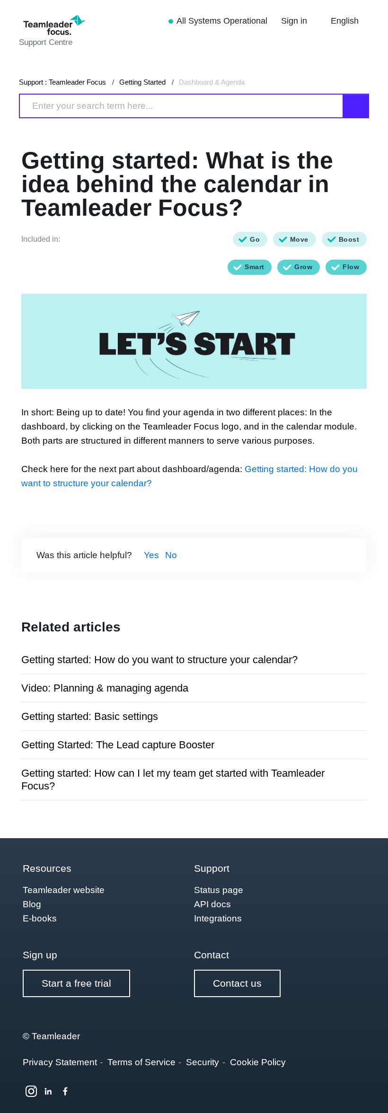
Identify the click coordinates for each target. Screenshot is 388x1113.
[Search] (356, 106)
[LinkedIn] (48, 1091)
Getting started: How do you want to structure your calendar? (159, 660)
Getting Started (142, 82)
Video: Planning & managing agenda (104, 688)
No (171, 555)
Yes (151, 555)
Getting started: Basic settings (89, 716)
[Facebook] (65, 1091)
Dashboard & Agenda (212, 82)
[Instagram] (31, 1091)
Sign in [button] (295, 21)
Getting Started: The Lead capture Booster (117, 745)
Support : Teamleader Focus (62, 82)
